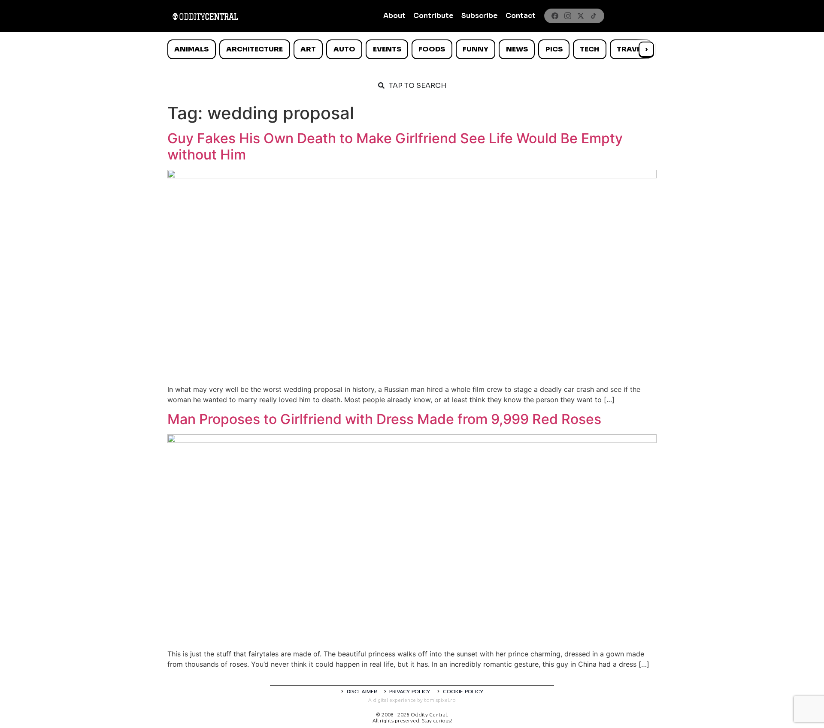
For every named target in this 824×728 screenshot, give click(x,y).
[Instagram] (567, 15)
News (517, 49)
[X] (580, 15)
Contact (521, 15)
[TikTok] (593, 15)
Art (308, 49)
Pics (554, 49)
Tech (589, 49)
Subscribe (479, 15)
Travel (631, 49)
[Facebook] (554, 15)
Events (387, 49)
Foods (431, 49)
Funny (475, 49)
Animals (191, 49)
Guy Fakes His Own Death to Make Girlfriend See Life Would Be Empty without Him (395, 146)
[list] (412, 49)
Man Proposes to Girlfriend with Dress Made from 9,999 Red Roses (384, 419)
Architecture (254, 49)
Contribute (433, 15)
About (394, 15)
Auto (344, 49)
